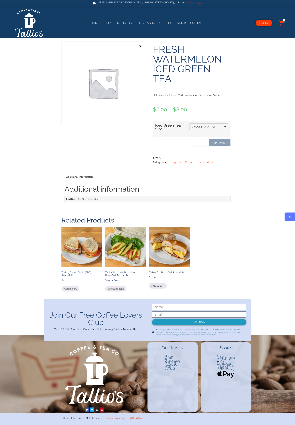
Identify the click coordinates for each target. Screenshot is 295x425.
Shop (107, 23)
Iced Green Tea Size (168, 127)
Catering (136, 23)
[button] (140, 46)
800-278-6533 (194, 2)
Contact (197, 23)
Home (95, 23)
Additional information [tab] (79, 176)
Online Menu (206, 162)
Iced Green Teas (189, 162)
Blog (168, 23)
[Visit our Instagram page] (97, 409)
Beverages (172, 162)
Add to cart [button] (70, 288)
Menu (121, 23)
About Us (154, 23)
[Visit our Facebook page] (87, 409)
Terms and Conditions (132, 418)
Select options (116, 288)
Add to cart (220, 142)
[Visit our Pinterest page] (102, 409)
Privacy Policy (113, 418)
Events (181, 23)
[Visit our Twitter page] (92, 409)
